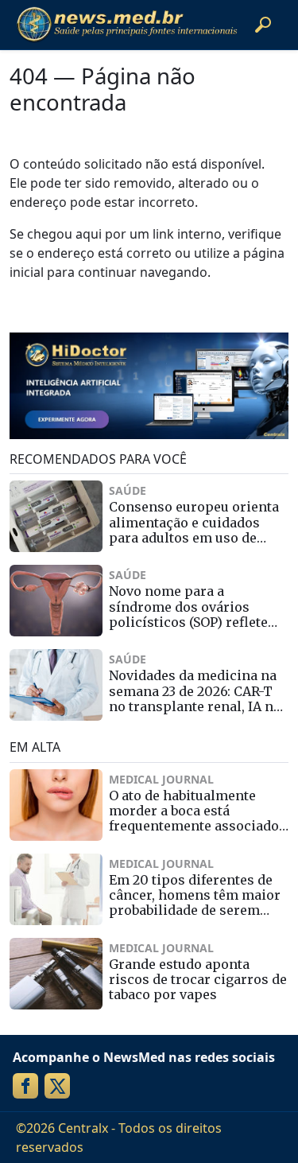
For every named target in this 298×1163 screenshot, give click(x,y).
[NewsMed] (127, 24)
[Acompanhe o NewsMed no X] (57, 1086)
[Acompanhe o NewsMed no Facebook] (25, 1086)
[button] (263, 24)
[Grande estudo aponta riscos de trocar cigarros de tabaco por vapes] (56, 973)
